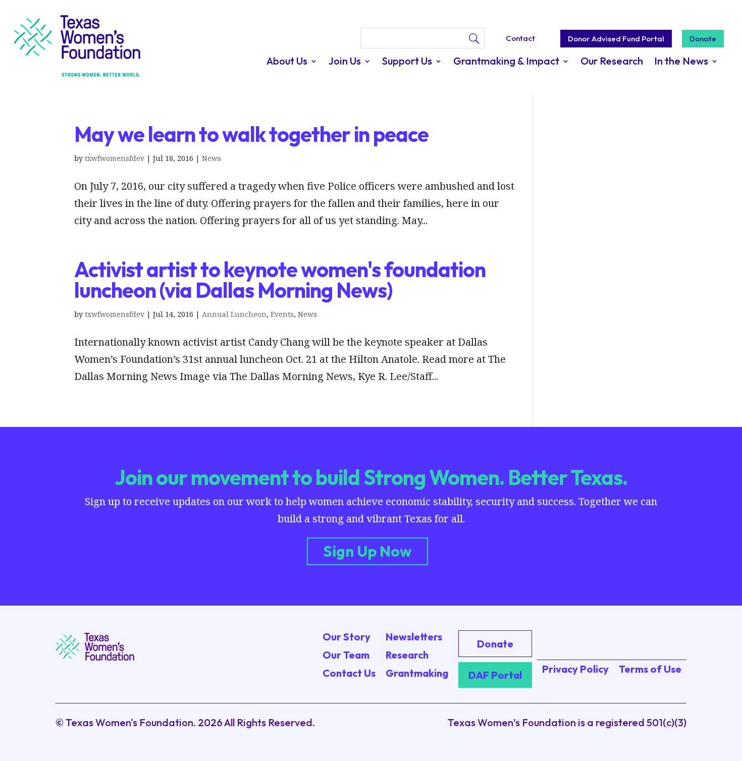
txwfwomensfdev (114, 158)
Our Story (346, 636)
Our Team (346, 654)
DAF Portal (495, 675)
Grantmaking (417, 673)
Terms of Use (650, 669)
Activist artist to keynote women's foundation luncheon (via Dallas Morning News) (280, 279)
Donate (703, 38)
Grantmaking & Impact (506, 62)
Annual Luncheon (234, 314)
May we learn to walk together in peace (251, 134)
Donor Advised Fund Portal (616, 38)
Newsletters (414, 636)
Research (407, 654)
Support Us (407, 62)
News (211, 158)
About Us (287, 62)
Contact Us (349, 673)
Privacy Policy (575, 669)
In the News (681, 62)
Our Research (611, 62)
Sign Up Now (367, 551)
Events (282, 314)
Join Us (345, 62)
